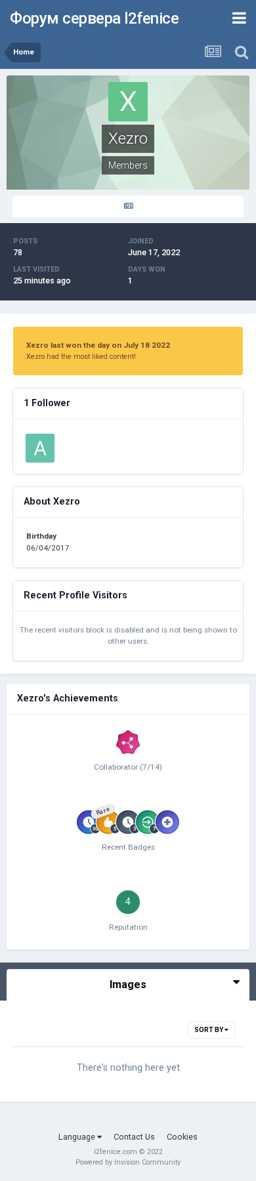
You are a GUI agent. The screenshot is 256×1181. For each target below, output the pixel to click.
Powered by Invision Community (128, 1162)
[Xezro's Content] (128, 206)
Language (77, 1137)
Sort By (209, 1029)
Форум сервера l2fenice (94, 18)
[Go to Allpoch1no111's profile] (40, 448)
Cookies (182, 1137)
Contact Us (134, 1137)
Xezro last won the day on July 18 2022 (98, 345)
